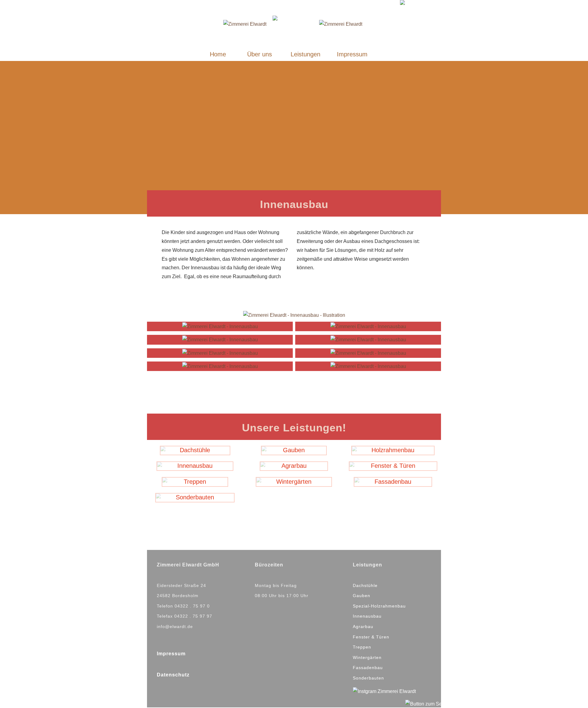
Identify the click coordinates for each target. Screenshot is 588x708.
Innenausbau (367, 616)
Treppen (362, 647)
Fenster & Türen (371, 636)
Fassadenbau (368, 667)
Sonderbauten (368, 678)
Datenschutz (173, 674)
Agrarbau (363, 626)
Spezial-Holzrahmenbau (379, 606)
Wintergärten (367, 657)
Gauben (361, 595)
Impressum (171, 653)
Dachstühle (365, 585)
